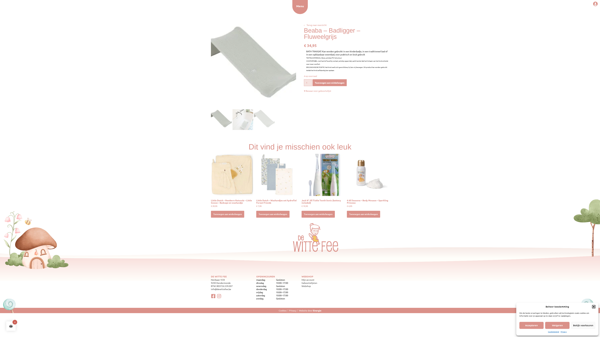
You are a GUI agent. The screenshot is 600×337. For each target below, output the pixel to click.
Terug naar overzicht (315, 25)
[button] (593, 306)
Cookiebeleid (553, 331)
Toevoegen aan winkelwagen (329, 82)
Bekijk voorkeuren (583, 325)
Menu (300, 6)
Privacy (564, 331)
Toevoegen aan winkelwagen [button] (227, 214)
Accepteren (531, 325)
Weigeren (557, 325)
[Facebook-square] (213, 296)
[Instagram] (219, 296)
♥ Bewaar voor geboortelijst (317, 90)
